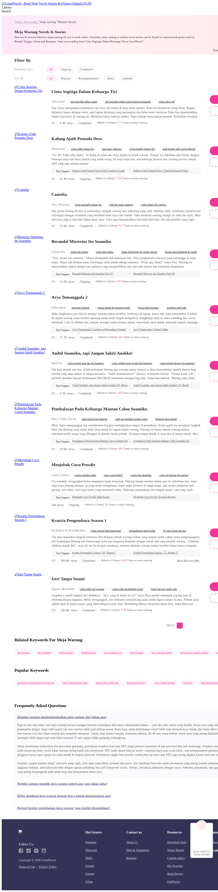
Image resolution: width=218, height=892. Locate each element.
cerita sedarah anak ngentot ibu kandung (132, 363)
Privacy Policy (48, 866)
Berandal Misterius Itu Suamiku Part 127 (92, 273)
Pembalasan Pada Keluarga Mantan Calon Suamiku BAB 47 (101, 441)
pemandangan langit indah (142, 530)
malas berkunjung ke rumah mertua (139, 252)
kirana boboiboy (136, 682)
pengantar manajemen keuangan (35, 682)
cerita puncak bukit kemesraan (106, 530)
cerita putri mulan (79, 252)
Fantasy (90, 873)
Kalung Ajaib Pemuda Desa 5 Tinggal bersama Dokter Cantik (162, 170)
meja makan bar (113, 652)
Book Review (175, 873)
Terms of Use (27, 866)
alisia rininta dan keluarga (94, 419)
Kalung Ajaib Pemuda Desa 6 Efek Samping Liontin (98, 170)
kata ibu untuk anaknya (121, 204)
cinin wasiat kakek (113, 475)
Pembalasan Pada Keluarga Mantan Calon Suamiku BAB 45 (162, 441)
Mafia (88, 858)
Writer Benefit (175, 850)
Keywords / (31, 22)
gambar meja (88, 652)
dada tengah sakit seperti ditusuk (179, 148)
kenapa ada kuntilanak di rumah (181, 252)
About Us (132, 842)
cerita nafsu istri (167, 101)
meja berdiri (66, 652)
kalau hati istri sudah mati (164, 589)
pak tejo (187, 682)
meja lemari (136, 652)
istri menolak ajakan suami (83, 101)
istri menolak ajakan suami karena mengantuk (128, 101)
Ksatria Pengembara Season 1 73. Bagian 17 (155, 552)
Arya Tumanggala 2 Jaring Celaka (150, 329)
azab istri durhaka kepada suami (131, 419)
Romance (90, 842)
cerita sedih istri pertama (92, 589)
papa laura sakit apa (112, 148)
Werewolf (91, 850)
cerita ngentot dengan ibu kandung (177, 363)
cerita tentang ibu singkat (153, 204)
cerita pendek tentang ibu (142, 148)
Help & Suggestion (137, 850)
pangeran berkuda (80, 307)
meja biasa (23, 652)
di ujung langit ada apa (174, 530)
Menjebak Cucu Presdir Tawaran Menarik (154, 496)
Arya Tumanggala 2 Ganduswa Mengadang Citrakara (99, 329)
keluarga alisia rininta (166, 419)
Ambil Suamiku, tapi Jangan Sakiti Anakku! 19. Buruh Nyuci (162, 385)
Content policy (176, 858)
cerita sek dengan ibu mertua (173, 475)
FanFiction (173, 881)
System (89, 866)
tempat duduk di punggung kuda (114, 307)
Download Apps (176, 842)
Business (131, 858)
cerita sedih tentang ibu (82, 148)
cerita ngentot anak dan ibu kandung (85, 363)
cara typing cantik (164, 682)
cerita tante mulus (104, 252)
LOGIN (86, 3)
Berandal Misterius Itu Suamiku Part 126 (154, 273)
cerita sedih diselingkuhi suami (127, 589)
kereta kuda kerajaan (148, 307)
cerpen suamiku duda (85, 475)
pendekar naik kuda (176, 307)
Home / (19, 22)
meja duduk (44, 652)
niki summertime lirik (75, 682)
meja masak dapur (162, 652)
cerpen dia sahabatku (141, 475)
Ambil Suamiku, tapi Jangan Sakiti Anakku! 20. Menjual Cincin (101, 385)
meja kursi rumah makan (194, 652)
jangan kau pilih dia (107, 682)
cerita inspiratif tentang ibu (88, 204)
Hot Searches (175, 866)
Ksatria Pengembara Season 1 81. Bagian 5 (94, 552)
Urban (89, 881)
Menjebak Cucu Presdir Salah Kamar (91, 496)
